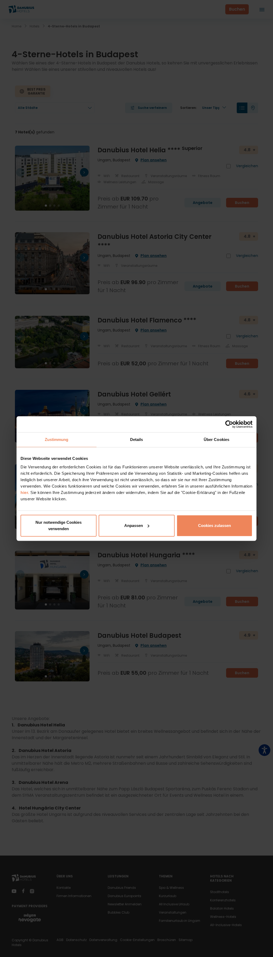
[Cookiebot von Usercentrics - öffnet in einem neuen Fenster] (229, 424)
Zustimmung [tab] (57, 439)
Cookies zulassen (214, 525)
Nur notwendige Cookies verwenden (58, 525)
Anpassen (133, 525)
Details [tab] (136, 439)
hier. (25, 492)
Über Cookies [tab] (216, 439)
